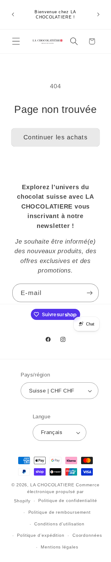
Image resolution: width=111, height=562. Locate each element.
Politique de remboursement (59, 512)
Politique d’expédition (40, 535)
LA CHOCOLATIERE (52, 484)
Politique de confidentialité (67, 500)
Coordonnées (87, 535)
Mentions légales (59, 546)
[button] (16, 41)
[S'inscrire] (89, 293)
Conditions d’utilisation (59, 523)
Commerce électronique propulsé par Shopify (57, 492)
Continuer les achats (55, 137)
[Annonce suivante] (98, 14)
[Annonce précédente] (13, 14)
